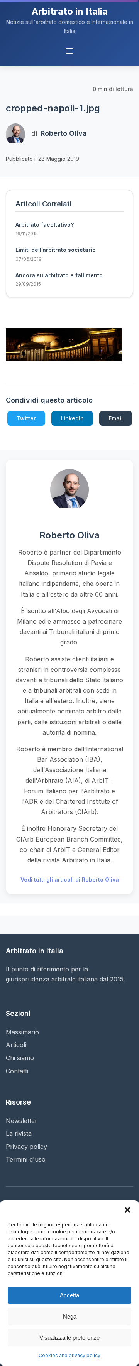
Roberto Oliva (64, 133)
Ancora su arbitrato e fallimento (59, 275)
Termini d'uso (26, 1159)
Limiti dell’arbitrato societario (55, 249)
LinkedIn (72, 418)
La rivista (19, 1133)
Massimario (22, 1032)
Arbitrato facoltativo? (44, 224)
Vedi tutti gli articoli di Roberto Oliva (69, 879)
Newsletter (21, 1121)
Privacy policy (26, 1146)
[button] (127, 1210)
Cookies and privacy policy (69, 1355)
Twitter (26, 418)
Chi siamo (20, 1058)
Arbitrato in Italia (70, 11)
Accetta (69, 1295)
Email (115, 418)
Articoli (16, 1045)
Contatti (17, 1071)
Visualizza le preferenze (69, 1337)
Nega (69, 1316)
